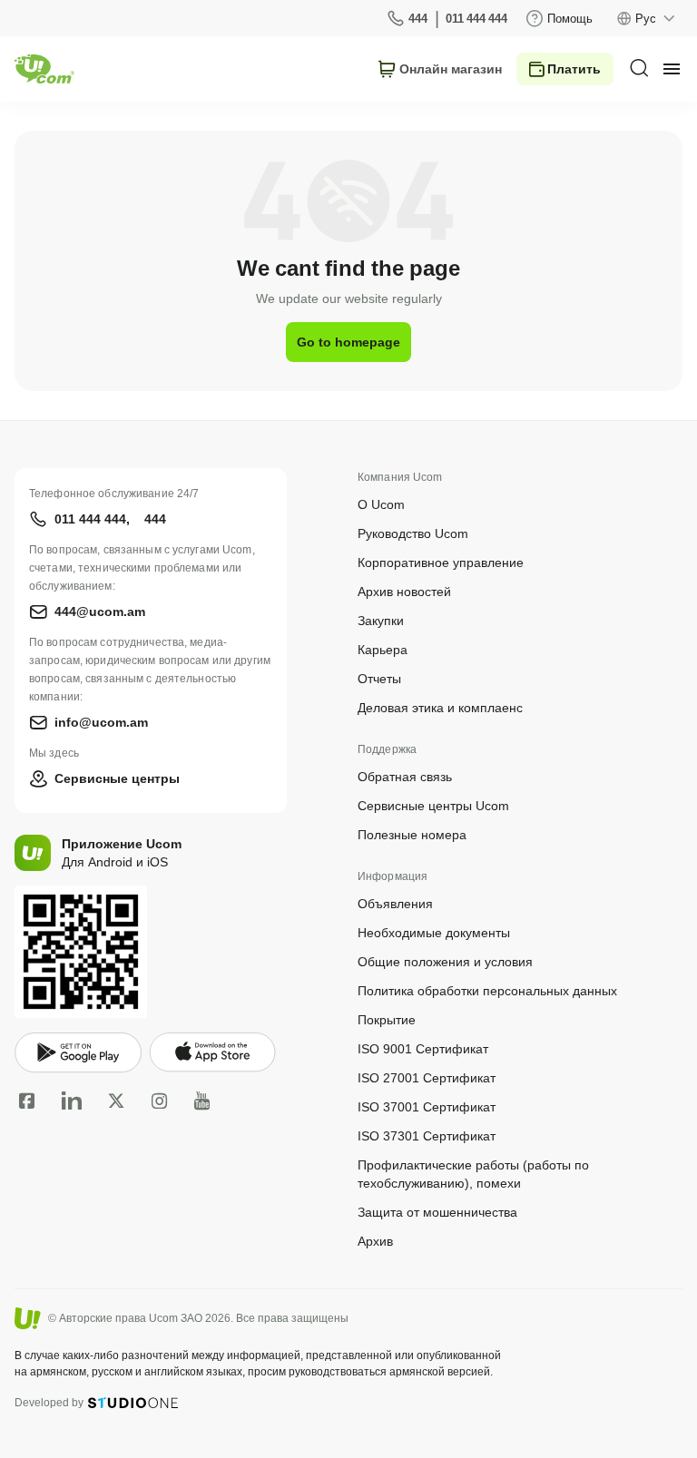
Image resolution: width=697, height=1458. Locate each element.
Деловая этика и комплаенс (440, 707)
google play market (78, 1052)
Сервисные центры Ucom (433, 805)
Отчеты (379, 678)
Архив (375, 1240)
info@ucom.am (101, 721)
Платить (574, 68)
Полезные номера (412, 834)
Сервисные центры (117, 778)
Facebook (27, 1100)
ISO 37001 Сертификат (427, 1106)
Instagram (160, 1100)
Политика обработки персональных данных (487, 990)
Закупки (381, 620)
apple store (212, 1052)
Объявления (395, 903)
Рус (645, 18)
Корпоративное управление (441, 562)
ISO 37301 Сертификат (427, 1135)
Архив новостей (404, 591)
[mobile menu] (671, 69)
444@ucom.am (99, 611)
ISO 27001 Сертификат (427, 1077)
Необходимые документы (434, 932)
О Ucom (381, 504)
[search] (639, 68)
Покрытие (387, 1019)
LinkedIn (71, 1100)
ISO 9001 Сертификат (423, 1048)
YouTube (202, 1100)
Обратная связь (405, 776)
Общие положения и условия (445, 961)
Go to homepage (348, 341)
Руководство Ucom (413, 533)
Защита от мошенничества (437, 1211)
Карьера (382, 649)
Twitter (116, 1100)
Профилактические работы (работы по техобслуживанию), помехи (473, 1173)
